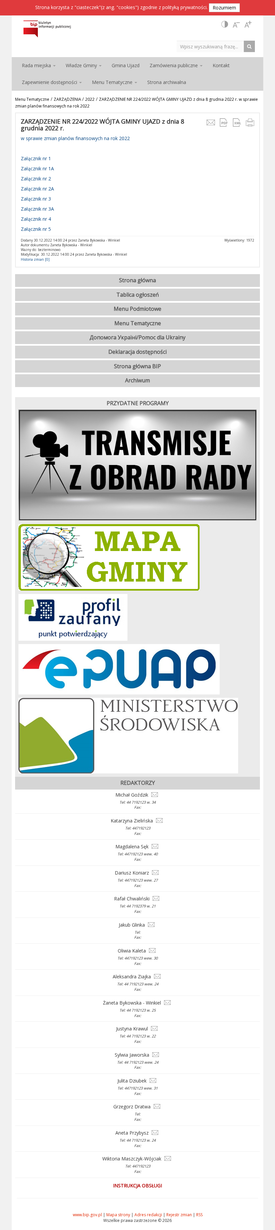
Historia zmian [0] (35, 259)
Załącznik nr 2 (36, 178)
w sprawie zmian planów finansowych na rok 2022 (75, 138)
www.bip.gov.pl (87, 1215)
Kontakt (221, 65)
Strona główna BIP (137, 366)
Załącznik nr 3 (36, 199)
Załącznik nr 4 (36, 219)
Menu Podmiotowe (137, 308)
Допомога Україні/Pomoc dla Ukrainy (137, 337)
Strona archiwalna (166, 82)
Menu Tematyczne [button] (113, 82)
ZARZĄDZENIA (68, 99)
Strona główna (137, 280)
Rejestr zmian (179, 1215)
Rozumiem (224, 7)
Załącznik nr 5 (36, 229)
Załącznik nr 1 (36, 158)
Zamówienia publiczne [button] (174, 65)
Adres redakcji (148, 1215)
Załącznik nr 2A (37, 188)
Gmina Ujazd (126, 65)
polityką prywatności (184, 7)
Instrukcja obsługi (137, 1185)
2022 (90, 99)
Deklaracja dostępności (137, 351)
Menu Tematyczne (32, 99)
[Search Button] (251, 46)
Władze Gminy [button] (82, 65)
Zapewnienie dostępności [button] (50, 82)
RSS (199, 1215)
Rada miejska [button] (37, 65)
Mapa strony (118, 1215)
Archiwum (137, 380)
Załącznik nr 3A (37, 209)
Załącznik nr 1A (37, 168)
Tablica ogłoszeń (137, 294)
